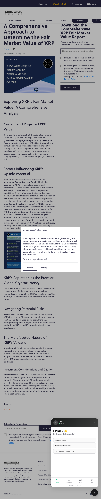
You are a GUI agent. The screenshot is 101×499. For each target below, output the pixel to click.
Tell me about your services (64, 451)
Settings (44, 267)
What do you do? (61, 440)
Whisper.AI (78, 485)
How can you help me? (62, 446)
